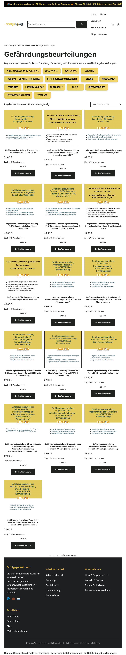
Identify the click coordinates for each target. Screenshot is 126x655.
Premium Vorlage (34, 87)
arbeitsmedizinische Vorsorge (23, 71)
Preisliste (13, 87)
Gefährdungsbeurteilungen (62, 79)
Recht (75, 87)
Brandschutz (52, 595)
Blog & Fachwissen (95, 585)
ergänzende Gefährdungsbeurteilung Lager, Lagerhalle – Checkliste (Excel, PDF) (103, 151)
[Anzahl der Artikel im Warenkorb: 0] (113, 24)
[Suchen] (81, 24)
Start (6, 45)
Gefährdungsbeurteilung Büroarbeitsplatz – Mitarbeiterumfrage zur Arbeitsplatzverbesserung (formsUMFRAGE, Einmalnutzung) (23, 447)
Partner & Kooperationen (98, 590)
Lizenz (89, 79)
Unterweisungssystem (18, 95)
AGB (9, 625)
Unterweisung (53, 590)
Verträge (42, 95)
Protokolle (56, 87)
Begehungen (51, 71)
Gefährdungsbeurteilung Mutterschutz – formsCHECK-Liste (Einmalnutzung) (103, 372)
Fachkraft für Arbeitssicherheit (24, 79)
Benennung (71, 71)
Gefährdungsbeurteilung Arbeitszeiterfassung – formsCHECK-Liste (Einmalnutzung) (63, 299)
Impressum (13, 615)
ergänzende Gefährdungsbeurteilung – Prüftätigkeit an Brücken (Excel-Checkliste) (22, 226)
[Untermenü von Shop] (107, 14)
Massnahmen (108, 79)
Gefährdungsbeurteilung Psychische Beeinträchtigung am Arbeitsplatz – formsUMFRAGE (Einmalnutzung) (23, 522)
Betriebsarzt (52, 585)
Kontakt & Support (94, 580)
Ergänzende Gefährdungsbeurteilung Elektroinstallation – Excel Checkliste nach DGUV (103, 226)
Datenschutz (13, 621)
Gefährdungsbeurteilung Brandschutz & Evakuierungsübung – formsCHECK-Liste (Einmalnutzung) (103, 299)
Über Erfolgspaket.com (97, 575)
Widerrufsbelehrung (17, 631)
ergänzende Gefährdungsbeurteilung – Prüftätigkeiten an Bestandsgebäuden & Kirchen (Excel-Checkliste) (63, 226)
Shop (12, 45)
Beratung (51, 580)
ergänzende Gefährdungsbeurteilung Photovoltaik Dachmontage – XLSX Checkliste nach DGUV (63, 152)
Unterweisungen (96, 87)
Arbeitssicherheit (23, 45)
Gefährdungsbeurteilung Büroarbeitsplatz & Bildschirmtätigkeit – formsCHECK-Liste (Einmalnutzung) (23, 373)
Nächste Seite (68, 555)
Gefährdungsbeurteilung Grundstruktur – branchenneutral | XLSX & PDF (23, 151)
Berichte (89, 71)
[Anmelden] (118, 24)
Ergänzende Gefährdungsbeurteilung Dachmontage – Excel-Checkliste (23, 298)
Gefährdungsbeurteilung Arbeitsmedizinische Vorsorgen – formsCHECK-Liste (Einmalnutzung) (103, 446)
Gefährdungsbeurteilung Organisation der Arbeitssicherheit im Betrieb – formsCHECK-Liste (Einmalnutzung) (63, 446)
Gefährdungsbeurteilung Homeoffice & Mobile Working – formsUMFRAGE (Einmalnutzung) (63, 373)
